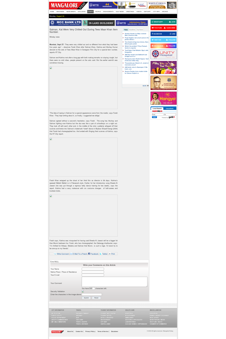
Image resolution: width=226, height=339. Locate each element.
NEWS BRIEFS (71, 11)
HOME (52, 11)
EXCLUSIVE (82, 11)
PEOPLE (98, 11)
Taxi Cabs (79, 320)
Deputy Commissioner (60, 320)
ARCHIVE (165, 11)
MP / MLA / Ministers (59, 322)
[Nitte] (103, 8)
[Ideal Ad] (164, 73)
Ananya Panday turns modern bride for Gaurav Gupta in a (136, 72)
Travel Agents (81, 322)
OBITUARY (147, 11)
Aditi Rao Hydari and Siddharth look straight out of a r (136, 55)
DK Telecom (56, 313)
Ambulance (129, 318)
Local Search (157, 108)
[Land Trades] (132, 8)
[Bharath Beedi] (164, 89)
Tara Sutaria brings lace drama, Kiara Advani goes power (136, 43)
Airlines (79, 316)
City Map (104, 322)
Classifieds (169, 108)
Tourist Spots (106, 316)
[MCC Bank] (66, 25)
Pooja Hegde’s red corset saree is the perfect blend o (137, 39)
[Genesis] (162, 8)
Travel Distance (82, 324)
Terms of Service (103, 331)
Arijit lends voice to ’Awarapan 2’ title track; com (136, 68)
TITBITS (90, 11)
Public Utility (57, 316)
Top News (140, 30)
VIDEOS (139, 11)
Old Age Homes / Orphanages (136, 324)
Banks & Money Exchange (159, 316)
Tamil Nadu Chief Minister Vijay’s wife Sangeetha (136, 51)
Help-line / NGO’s (156, 322)
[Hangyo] (164, 104)
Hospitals (129, 313)
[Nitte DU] (132, 25)
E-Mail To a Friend (79, 254)
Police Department (59, 318)
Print (113, 254)
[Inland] (99, 25)
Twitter (105, 254)
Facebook (94, 254)
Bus (77, 318)
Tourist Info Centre (108, 313)
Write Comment (62, 254)
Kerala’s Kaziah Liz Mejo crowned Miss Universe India (135, 34)
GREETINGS (130, 11)
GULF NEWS (120, 11)
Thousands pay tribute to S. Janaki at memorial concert (136, 64)
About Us (70, 331)
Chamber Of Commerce (158, 324)
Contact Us (79, 331)
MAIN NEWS (60, 11)
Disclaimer (114, 331)
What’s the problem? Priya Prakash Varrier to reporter (136, 47)
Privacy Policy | (90, 331)
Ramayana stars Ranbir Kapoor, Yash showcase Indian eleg (137, 60)
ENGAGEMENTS (108, 11)
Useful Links (105, 324)
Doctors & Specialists (133, 320)
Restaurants (105, 320)
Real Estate (154, 318)
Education (153, 313)
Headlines (132, 30)
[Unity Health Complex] (164, 58)
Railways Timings (82, 313)
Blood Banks (130, 316)
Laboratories (130, 322)
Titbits (126, 30)
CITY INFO (156, 11)
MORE (145, 86)
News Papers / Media (157, 320)
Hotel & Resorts (107, 318)
